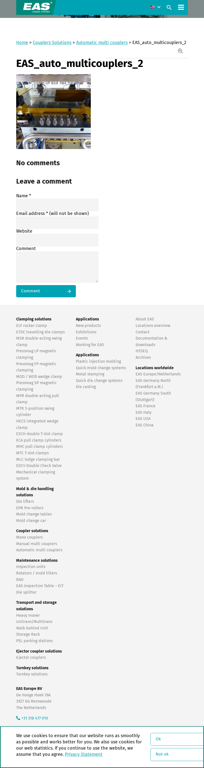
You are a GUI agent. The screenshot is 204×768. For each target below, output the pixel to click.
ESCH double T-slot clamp (39, 434)
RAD (19, 580)
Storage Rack (28, 634)
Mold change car (31, 521)
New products (89, 326)
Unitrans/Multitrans (34, 622)
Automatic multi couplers (102, 43)
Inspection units (30, 567)
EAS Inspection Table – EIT (39, 586)
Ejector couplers (31, 658)
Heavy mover (28, 615)
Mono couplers (29, 537)
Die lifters (25, 502)
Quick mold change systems (101, 368)
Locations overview (153, 326)
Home (22, 43)
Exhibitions (86, 332)
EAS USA (143, 419)
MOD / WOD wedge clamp (39, 377)
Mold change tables (34, 514)
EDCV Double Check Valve (39, 466)
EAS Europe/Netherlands (158, 374)
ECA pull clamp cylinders (38, 440)
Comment (26, 249)
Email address (52, 213)
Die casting (86, 387)
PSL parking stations (34, 641)
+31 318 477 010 (34, 718)
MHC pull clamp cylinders (39, 447)
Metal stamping (90, 374)
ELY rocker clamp (31, 326)
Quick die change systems (99, 381)
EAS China (144, 425)
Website (24, 231)
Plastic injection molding (98, 361)
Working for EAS (90, 345)
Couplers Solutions (52, 43)
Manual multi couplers (36, 544)
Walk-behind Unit (32, 628)
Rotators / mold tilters (36, 573)
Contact (143, 332)
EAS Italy (144, 412)
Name (23, 196)
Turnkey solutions (32, 674)
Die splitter (26, 592)
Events (82, 338)
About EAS (145, 319)
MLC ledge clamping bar (38, 459)
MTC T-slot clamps (32, 453)
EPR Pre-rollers (29, 508)
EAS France (145, 406)
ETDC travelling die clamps (40, 332)
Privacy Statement (83, 754)
